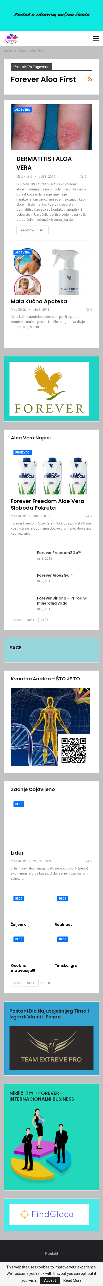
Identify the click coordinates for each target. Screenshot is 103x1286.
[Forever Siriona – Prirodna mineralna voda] (22, 604)
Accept (50, 1280)
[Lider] (51, 822)
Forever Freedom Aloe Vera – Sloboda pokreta (50, 504)
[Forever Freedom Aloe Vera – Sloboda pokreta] (51, 471)
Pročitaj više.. (32, 230)
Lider (17, 852)
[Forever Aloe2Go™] (22, 581)
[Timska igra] (73, 947)
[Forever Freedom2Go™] (22, 558)
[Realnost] (73, 906)
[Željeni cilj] (29, 906)
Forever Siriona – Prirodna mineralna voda (62, 601)
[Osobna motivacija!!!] (29, 947)
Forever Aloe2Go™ (55, 575)
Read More (72, 1280)
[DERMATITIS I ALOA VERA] (51, 127)
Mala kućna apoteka (39, 301)
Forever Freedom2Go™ (59, 552)
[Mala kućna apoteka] (51, 271)
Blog (18, 804)
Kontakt (51, 1253)
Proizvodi (22, 452)
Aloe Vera (22, 109)
